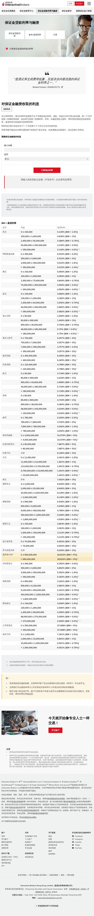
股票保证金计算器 (84, 11)
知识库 (30, 694)
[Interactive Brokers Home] (15, 3)
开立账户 (79, 4)
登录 (70, 4)
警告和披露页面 (70, 801)
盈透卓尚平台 (6, 860)
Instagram (78, 839)
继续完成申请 (6, 842)
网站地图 (70, 875)
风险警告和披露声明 (40, 813)
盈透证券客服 (17, 801)
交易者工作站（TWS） (10, 857)
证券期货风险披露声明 (30, 810)
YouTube (78, 848)
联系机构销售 (30, 845)
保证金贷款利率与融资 (47, 11)
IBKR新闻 (52, 848)
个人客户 (28, 839)
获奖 (50, 836)
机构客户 (28, 842)
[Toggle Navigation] (89, 3)
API (2, 866)
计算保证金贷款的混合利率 (21, 49)
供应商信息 (29, 857)
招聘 (50, 839)
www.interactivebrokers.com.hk (50, 898)
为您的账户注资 (31, 836)
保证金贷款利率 (14, 34)
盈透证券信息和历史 (56, 842)
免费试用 (4, 848)
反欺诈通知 (22, 875)
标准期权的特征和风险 (56, 799)
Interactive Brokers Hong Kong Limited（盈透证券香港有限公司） (47, 886)
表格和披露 (53, 875)
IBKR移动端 (6, 863)
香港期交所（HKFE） (43, 892)
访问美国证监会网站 (28, 817)
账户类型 (4, 845)
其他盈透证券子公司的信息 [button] (48, 906)
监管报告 (51, 854)
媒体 (50, 851)
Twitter (77, 845)
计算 (55, 35)
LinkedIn (78, 842)
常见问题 (28, 848)
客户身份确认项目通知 (38, 875)
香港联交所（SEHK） (79, 889)
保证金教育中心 (26, 11)
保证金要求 (67, 11)
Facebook (78, 836)
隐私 (62, 875)
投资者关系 (52, 845)
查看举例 (6, 109)
